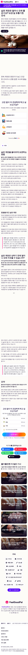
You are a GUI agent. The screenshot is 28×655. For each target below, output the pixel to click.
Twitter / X (20, 453)
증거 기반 (5, 31)
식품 (21, 570)
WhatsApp (7, 453)
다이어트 (19, 559)
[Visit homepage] (14, 602)
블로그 (17, 2)
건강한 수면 (10, 584)
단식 (9, 573)
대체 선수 (20, 584)
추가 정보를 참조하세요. (18, 650)
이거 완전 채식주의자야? (15, 577)
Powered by (14, 138)
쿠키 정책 (3, 642)
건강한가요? (11, 570)
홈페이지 (3, 623)
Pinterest (20, 449)
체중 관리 (10, 562)
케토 (20, 566)
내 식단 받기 (14, 434)
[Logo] (6, 2)
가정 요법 (18, 573)
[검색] (26, 2)
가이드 (10, 559)
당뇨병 (20, 562)
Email (12, 456)
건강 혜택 (11, 566)
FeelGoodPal (5, 607)
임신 (10, 581)
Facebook (7, 449)
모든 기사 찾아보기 (14, 590)
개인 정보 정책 (5, 640)
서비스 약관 (4, 636)
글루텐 (19, 581)
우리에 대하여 (4, 631)
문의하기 (3, 633)
